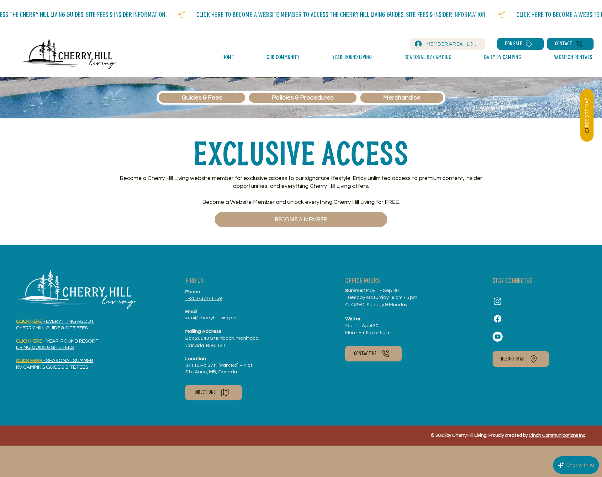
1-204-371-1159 (203, 298)
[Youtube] (498, 337)
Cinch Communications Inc (557, 435)
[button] (269, 57)
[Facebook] (498, 319)
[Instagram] (498, 301)
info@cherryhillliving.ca (211, 317)
